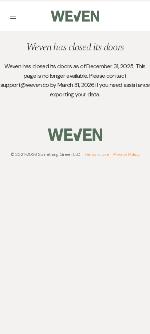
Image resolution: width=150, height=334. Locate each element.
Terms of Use (96, 154)
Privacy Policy (126, 154)
